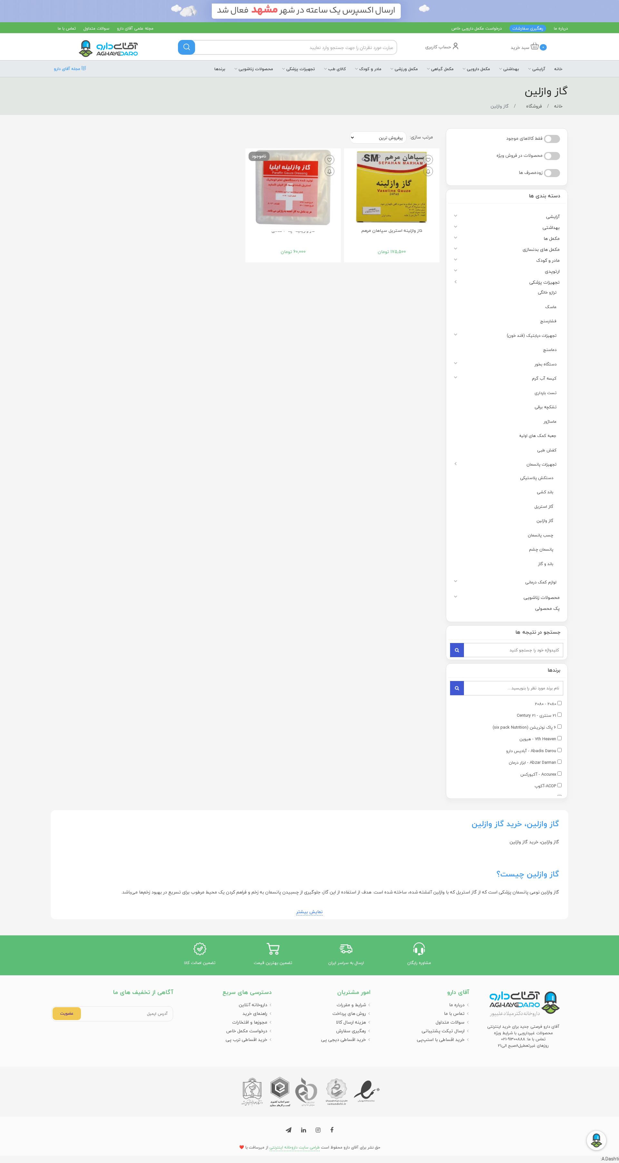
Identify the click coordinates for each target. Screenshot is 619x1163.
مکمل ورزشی (405, 68)
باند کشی (545, 492)
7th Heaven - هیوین (537, 739)
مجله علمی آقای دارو (135, 28)
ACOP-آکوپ (545, 786)
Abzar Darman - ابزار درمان (532, 763)
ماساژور (550, 421)
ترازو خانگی (547, 292)
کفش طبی (546, 450)
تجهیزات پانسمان (541, 464)
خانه (558, 68)
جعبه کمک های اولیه (537, 435)
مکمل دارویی (478, 68)
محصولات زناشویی (255, 68)
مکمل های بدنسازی (541, 249)
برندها (219, 68)
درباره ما (561, 28)
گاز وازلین (544, 520)
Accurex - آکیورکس (538, 774)
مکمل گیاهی (442, 68)
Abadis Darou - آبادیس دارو (531, 751)
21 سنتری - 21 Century (536, 716)
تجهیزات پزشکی (300, 68)
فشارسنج (548, 321)
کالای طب (336, 68)
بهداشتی (510, 68)
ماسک (550, 306)
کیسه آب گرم (544, 378)
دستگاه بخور (545, 364)
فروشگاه (534, 106)
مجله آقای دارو (68, 68)
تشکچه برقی (545, 407)
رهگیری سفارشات (527, 28)
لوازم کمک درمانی (540, 582)
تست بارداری (545, 392)
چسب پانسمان (540, 535)
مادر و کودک (369, 68)
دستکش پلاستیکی (536, 477)
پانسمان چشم (541, 549)
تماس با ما (67, 28)
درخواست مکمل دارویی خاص (476, 28)
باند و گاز (545, 563)
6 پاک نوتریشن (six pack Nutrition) (524, 727)
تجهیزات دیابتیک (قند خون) (531, 335)
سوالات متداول (96, 28)
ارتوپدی (552, 271)
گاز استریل (544, 506)
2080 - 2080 (545, 704)
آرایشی (538, 68)
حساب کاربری (438, 47)
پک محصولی (547, 608)
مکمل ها (552, 238)
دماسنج (549, 349)
